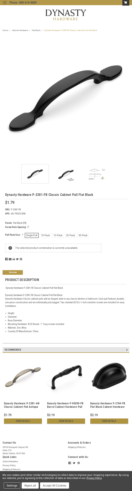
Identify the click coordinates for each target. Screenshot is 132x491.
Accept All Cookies (54, 485)
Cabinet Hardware (20, 30)
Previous (5, 98)
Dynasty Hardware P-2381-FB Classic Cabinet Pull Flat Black (70, 30)
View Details (23, 421)
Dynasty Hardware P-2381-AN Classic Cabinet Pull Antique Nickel (22, 407)
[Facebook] (6, 259)
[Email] (10, 259)
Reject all (30, 485)
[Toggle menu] (4, 4)
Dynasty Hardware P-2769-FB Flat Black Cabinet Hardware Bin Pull (107, 407)
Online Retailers (10, 461)
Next (126, 98)
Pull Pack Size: (14, 234)
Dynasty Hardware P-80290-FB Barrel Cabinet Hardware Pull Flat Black (65, 407)
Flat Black (36, 30)
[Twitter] (17, 259)
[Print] (13, 259)
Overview (13, 272)
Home (5, 30)
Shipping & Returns (77, 447)
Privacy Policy (9, 465)
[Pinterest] (21, 259)
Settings (12, 485)
